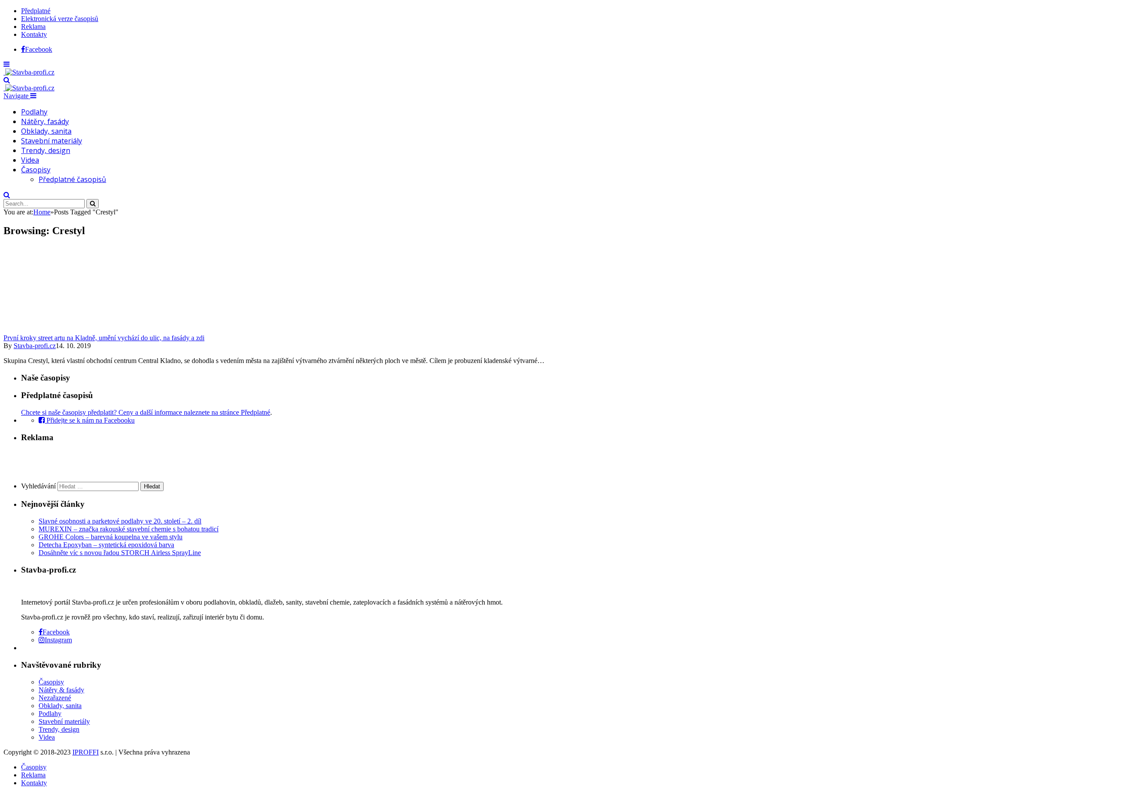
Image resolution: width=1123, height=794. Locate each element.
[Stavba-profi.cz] (29, 72)
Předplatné (35, 10)
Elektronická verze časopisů (59, 18)
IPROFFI (85, 752)
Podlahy (34, 112)
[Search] (7, 80)
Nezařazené (55, 697)
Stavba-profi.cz (35, 345)
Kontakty (34, 34)
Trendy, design (45, 150)
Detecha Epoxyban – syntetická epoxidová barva (106, 544)
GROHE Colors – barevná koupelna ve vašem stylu (110, 537)
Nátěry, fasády (45, 121)
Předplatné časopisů (72, 179)
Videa (30, 160)
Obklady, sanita (46, 131)
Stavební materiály (51, 141)
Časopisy (35, 169)
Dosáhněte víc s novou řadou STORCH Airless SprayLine (120, 552)
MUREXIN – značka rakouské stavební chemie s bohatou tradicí (128, 529)
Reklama (33, 26)
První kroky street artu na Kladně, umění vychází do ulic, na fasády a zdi (104, 338)
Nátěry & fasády (61, 690)
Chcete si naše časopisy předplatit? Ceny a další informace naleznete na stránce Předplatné (145, 412)
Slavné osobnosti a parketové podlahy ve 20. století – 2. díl (120, 521)
